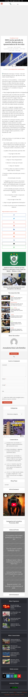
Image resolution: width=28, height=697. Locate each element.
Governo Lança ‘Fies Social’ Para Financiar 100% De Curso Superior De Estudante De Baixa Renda (14, 459)
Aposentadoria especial (8, 211)
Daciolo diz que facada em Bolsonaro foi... (15, 619)
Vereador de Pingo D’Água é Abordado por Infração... (15, 606)
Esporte (12, 296)
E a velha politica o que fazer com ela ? (15, 612)
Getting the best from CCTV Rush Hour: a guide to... (14, 574)
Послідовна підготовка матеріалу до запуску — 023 (14, 537)
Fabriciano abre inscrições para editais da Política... (15, 647)
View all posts (14, 353)
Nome (4, 379)
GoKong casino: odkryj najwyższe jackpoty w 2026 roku (14, 562)
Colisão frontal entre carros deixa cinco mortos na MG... (17, 310)
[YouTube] (19, 676)
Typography (7, 694)
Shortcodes (17, 694)
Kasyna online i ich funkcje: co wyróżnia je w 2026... (14, 586)
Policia (15, 307)
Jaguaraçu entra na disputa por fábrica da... (15, 624)
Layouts (12, 694)
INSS (16, 211)
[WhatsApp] (15, 676)
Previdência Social (14, 38)
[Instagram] (4, 676)
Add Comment (17, 47)
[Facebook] (11, 676)
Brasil (12, 307)
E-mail (4, 385)
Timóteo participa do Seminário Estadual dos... (16, 640)
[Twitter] (8, 676)
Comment (4, 365)
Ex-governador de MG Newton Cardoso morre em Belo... (16, 324)
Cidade (12, 314)
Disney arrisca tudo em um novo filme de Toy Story (17, 304)
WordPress (24, 692)
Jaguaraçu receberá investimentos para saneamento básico (14, 451)
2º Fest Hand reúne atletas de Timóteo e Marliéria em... (15, 654)
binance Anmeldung (11, 449)
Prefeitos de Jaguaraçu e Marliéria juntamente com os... (16, 330)
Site (3, 391)
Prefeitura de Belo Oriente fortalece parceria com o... (17, 316)
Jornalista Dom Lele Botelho (12, 48)
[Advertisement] (14, 20)
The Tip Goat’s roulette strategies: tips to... (14, 549)
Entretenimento (14, 302)
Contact (22, 694)
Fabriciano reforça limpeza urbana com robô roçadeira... (15, 661)
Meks (15, 692)
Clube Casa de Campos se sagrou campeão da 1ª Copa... (16, 299)
